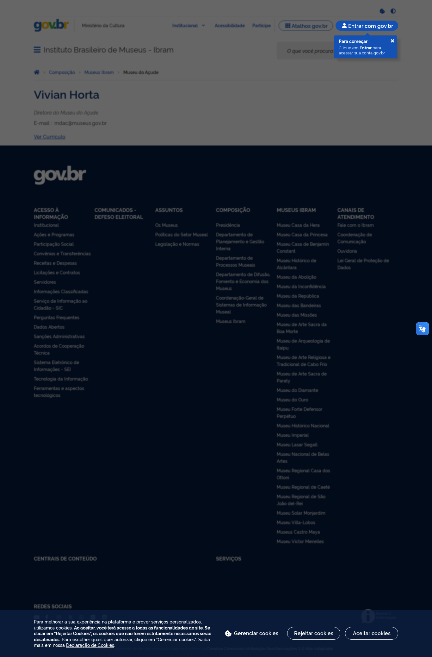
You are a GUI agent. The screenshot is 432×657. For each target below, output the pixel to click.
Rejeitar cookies (313, 632)
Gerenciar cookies (256, 632)
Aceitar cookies (372, 632)
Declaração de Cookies (90, 645)
